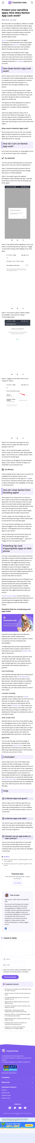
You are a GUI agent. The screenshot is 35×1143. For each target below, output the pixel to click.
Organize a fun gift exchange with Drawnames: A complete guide (15, 1027)
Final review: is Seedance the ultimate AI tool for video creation (18, 989)
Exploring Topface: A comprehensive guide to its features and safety (17, 1015)
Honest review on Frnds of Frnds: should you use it (17, 994)
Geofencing (16, 705)
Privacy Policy (24, 1120)
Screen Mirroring (23, 677)
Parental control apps (9, 596)
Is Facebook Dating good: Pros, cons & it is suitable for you (17, 998)
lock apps (19, 61)
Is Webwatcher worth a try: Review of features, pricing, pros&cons (16, 1023)
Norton (4, 40)
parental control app (9, 779)
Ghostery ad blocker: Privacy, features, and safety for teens (17, 1006)
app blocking (17, 745)
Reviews (6, 857)
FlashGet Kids (26, 651)
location (26, 697)
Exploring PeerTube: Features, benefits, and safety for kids (17, 1019)
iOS (27, 478)
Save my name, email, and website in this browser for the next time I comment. (17, 971)
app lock (16, 45)
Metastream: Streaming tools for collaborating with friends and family (15, 1010)
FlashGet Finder (6, 1095)
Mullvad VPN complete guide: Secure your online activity (17, 1002)
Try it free (17, 883)
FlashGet (4, 1090)
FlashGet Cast (6, 1098)
